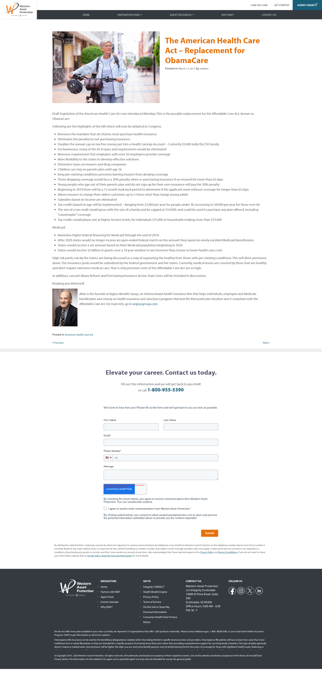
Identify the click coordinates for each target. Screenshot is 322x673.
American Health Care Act (79, 334)
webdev (204, 68)
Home (86, 14)
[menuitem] (259, 5)
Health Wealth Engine (155, 591)
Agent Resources (181, 14)
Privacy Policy (151, 597)
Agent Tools (107, 597)
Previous (58, 342)
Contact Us (269, 14)
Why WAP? (228, 14)
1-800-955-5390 (258, 5)
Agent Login (305, 5)
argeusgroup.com (144, 304)
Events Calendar (110, 602)
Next (266, 342)
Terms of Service (152, 602)
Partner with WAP (129, 14)
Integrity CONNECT (154, 586)
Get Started (281, 5)
